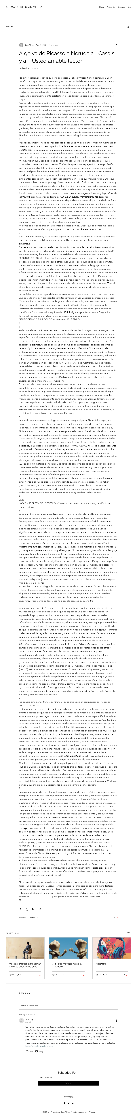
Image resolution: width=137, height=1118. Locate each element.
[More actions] (116, 45)
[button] (128, 27)
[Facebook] (64, 1103)
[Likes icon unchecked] (27, 1051)
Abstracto (101, 963)
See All (128, 932)
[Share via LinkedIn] (33, 909)
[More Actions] (116, 1020)
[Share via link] (40, 909)
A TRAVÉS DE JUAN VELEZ (24, 7)
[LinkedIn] (72, 1103)
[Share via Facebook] (20, 909)
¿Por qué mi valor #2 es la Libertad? (67, 965)
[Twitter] (68, 1103)
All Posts (9, 26)
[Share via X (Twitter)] (27, 909)
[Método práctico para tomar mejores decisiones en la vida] (25, 948)
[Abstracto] (112, 948)
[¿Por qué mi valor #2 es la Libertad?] (68, 948)
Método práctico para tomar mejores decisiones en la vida (25, 965)
